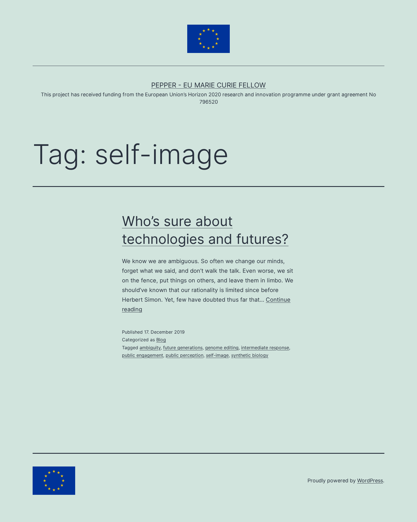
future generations (183, 347)
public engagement (142, 355)
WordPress (370, 480)
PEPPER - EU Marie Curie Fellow (208, 85)
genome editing (222, 347)
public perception (184, 355)
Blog (161, 339)
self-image (217, 355)
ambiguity (150, 347)
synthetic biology (249, 355)
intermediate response (265, 347)
